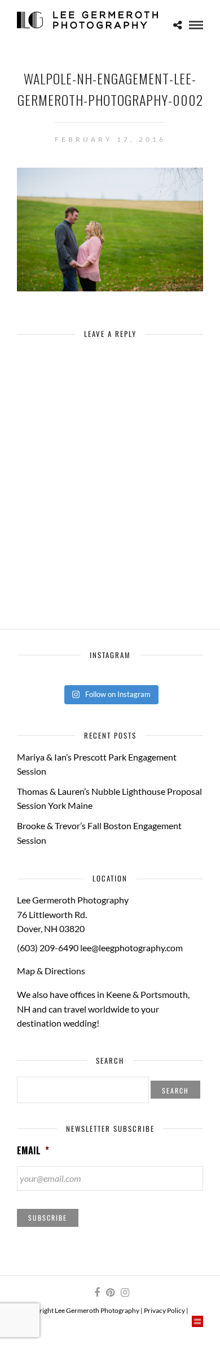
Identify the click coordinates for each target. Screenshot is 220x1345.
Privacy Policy (164, 1310)
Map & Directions (51, 970)
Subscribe (47, 1217)
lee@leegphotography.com (131, 947)
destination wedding (56, 1023)
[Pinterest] (110, 1292)
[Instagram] (124, 1292)
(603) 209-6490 (47, 947)
